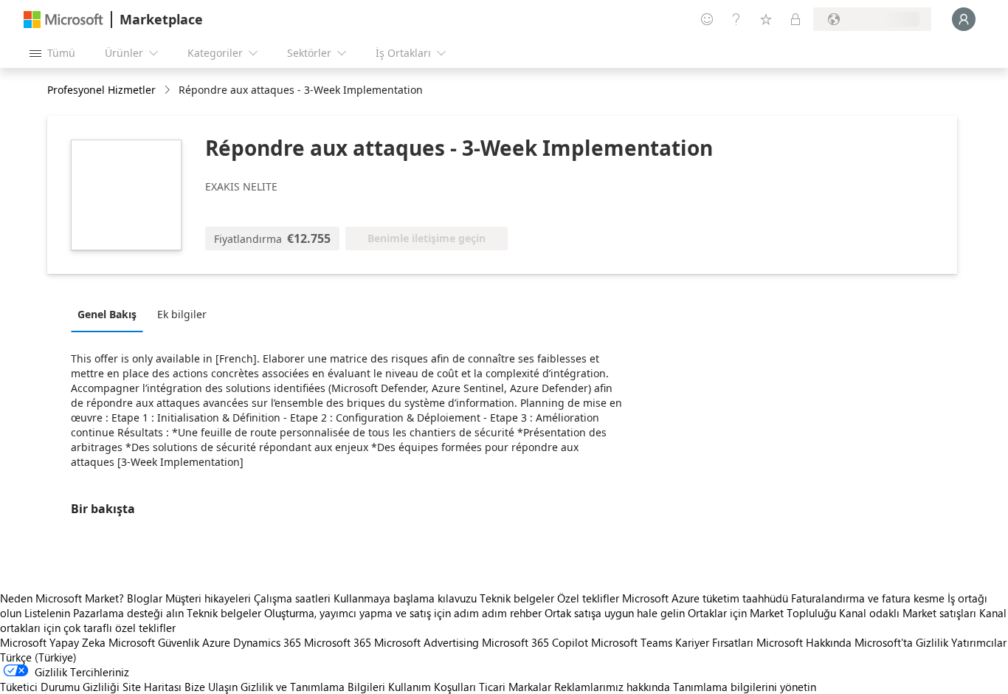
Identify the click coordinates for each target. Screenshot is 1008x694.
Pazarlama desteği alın (128, 612)
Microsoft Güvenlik (153, 642)
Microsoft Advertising (426, 642)
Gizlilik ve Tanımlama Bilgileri (313, 686)
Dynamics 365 (267, 642)
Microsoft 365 (337, 642)
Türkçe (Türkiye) (38, 657)
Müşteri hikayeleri (208, 598)
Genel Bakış (107, 314)
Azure (216, 642)
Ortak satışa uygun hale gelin (615, 612)
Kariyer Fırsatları (714, 642)
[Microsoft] (63, 19)
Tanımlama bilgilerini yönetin (744, 686)
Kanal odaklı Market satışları (907, 612)
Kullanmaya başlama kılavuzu (405, 598)
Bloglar (144, 598)
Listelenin (47, 612)
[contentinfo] (168, 90)
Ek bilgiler (182, 314)
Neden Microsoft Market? (62, 598)
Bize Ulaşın (211, 686)
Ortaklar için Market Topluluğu (762, 612)
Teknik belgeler (517, 598)
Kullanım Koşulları (432, 686)
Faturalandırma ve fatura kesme (868, 598)
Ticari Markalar (515, 686)
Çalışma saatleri (292, 598)
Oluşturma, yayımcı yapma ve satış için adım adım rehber (403, 612)
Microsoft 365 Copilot (535, 642)
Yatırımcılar (979, 642)
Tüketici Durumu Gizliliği (60, 686)
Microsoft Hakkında (804, 642)
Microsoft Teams (631, 642)
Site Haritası (152, 686)
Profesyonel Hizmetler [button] (101, 90)
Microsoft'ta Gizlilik (901, 642)
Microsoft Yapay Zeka (53, 642)
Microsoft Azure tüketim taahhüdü (706, 598)
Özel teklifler (588, 598)
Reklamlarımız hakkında (612, 686)
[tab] (111, 314)
